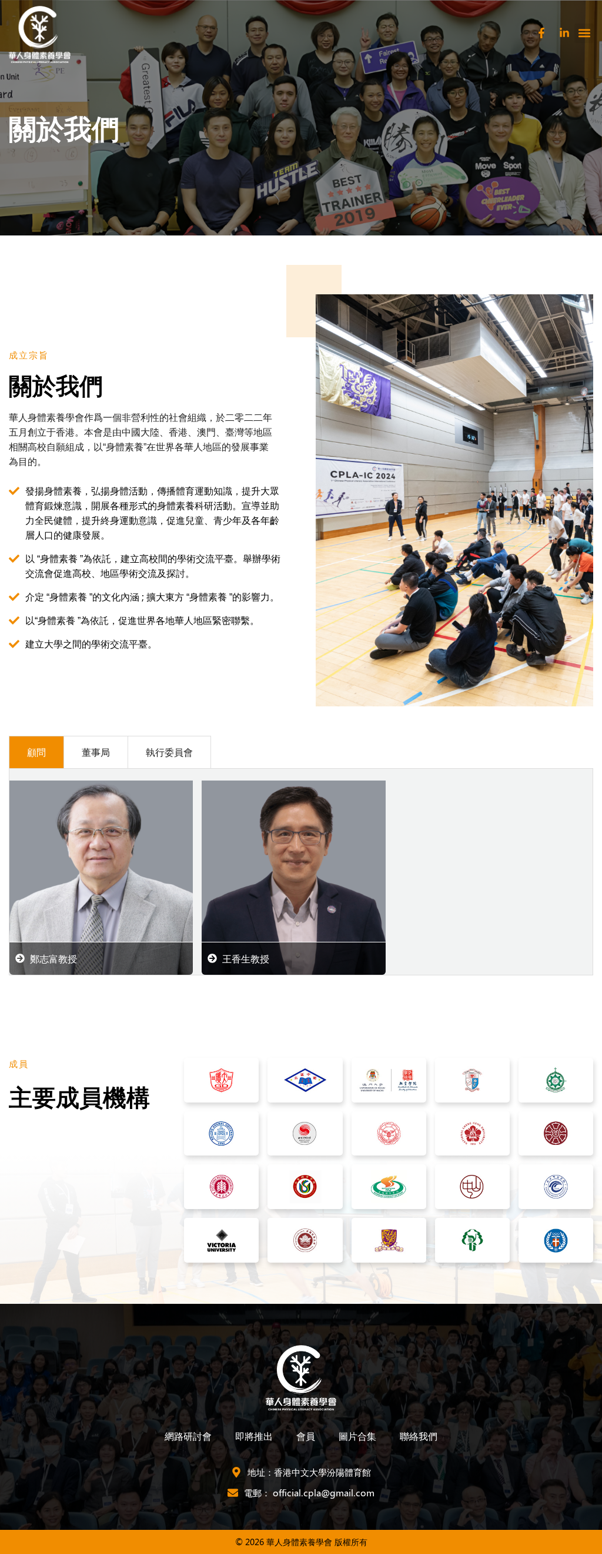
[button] (584, 33)
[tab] (36, 752)
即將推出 (254, 1436)
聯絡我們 (418, 1436)
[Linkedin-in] (564, 33)
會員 (305, 1436)
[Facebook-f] (541, 33)
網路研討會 (188, 1436)
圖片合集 (357, 1436)
